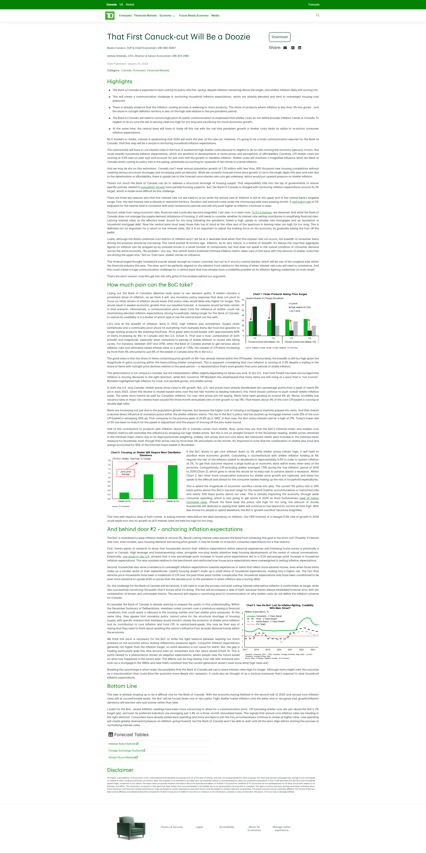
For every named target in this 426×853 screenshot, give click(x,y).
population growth (153, 187)
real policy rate (301, 202)
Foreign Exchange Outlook (125, 750)
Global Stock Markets (121, 757)
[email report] (285, 48)
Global (130, 4)
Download (279, 37)
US (121, 4)
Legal (199, 827)
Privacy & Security (172, 827)
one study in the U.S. (136, 556)
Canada (111, 4)
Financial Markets (145, 15)
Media (215, 15)
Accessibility (226, 827)
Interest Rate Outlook (122, 744)
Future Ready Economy (194, 15)
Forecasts (125, 15)
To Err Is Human (262, 212)
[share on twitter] (293, 48)
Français (314, 4)
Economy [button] (166, 15)
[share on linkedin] (300, 48)
